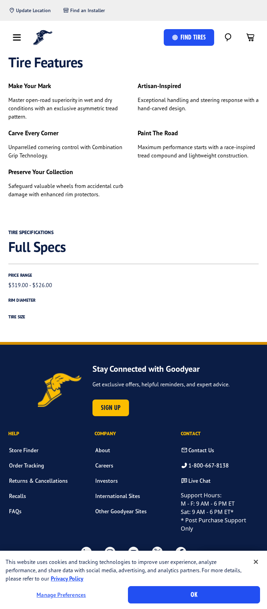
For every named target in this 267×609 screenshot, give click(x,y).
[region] (133, 580)
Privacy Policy (67, 578)
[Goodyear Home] (42, 37)
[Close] (256, 561)
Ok (194, 595)
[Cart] (250, 37)
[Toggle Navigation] (16, 37)
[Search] (228, 37)
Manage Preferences (61, 594)
